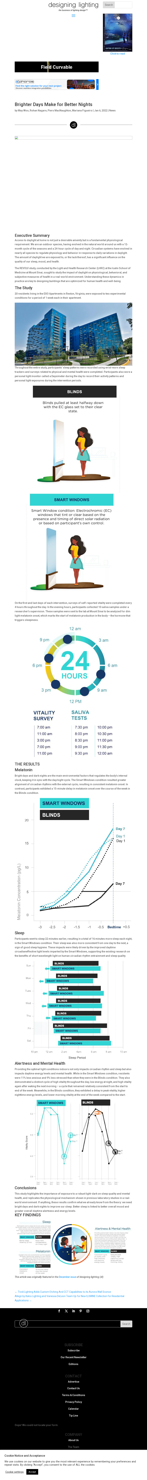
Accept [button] (32, 1471)
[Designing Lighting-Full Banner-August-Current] (57, 71)
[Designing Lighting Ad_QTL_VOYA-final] (57, 89)
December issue (67, 1276)
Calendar (73, 1408)
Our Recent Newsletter (74, 1357)
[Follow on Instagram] (88, 1311)
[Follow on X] (66, 1311)
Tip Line (73, 1415)
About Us (73, 1440)
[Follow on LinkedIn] (73, 1311)
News (112, 110)
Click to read (117, 53)
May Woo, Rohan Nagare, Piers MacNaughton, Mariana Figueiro (55, 110)
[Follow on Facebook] (59, 1311)
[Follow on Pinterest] (81, 1311)
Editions (73, 1364)
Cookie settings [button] (14, 1472)
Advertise (73, 1381)
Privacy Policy (73, 1402)
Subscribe (74, 1350)
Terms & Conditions (73, 1395)
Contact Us (73, 1388)
